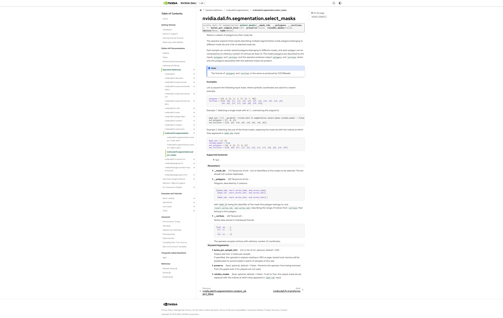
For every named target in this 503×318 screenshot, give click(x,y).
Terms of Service (227, 310)
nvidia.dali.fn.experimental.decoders (177, 88)
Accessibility (241, 310)
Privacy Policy (167, 310)
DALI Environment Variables (174, 246)
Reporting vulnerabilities (173, 42)
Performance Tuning (171, 221)
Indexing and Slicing (171, 65)
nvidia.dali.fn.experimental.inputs (177, 95)
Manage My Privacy (182, 310)
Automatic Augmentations (174, 179)
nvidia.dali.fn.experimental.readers (177, 102)
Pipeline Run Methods (172, 230)
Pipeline (166, 53)
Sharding (166, 226)
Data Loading (168, 198)
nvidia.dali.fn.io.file (172, 108)
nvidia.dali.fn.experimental (176, 82)
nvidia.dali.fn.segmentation (176, 133)
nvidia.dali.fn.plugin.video (175, 116)
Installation (167, 29)
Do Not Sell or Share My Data (205, 310)
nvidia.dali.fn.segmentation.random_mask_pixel (180, 139)
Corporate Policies (255, 310)
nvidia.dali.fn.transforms (175, 159)
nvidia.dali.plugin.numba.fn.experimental (177, 169)
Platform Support (170, 34)
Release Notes (169, 268)
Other (165, 211)
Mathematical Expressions (174, 61)
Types (165, 57)
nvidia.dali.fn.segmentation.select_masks (180, 153)
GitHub (166, 272)
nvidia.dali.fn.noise (172, 112)
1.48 (201, 3)
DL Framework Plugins (172, 187)
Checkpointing (169, 234)
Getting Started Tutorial (173, 38)
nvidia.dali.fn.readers (173, 125)
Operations (167, 202)
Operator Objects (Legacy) (174, 183)
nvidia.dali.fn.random (173, 120)
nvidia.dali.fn (170, 74)
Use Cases (167, 206)
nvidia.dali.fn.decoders (174, 78)
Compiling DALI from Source (175, 242)
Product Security (272, 310)
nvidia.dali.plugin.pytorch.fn (176, 175)
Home (165, 19)
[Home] (201, 10)
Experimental (168, 238)
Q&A (164, 257)
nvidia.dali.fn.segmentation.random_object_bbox (180, 146)
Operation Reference (172, 70)
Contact (284, 310)
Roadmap (167, 277)
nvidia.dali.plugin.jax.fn (174, 163)
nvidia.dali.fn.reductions (174, 129)
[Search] (334, 3)
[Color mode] (340, 3)
